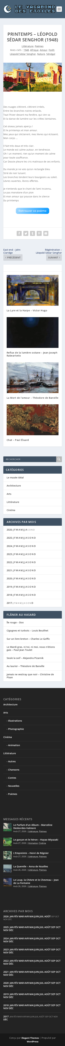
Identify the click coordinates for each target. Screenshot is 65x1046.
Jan (12, 916)
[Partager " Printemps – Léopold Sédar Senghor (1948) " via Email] (45, 233)
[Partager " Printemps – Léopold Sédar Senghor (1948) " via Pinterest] (39, 233)
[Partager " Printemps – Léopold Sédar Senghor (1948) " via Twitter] (25, 233)
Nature (41, 54)
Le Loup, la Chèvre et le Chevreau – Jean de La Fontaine (36, 881)
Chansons (13, 769)
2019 (9, 586)
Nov (5, 930)
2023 (9, 554)
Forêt (51, 50)
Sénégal (50, 54)
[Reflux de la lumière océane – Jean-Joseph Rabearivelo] (32, 332)
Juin (36, 916)
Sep (53, 927)
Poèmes (39, 46)
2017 (9, 602)
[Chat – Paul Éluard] (32, 419)
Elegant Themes (30, 1037)
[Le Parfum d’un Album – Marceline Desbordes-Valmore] (7, 827)
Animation (14, 745)
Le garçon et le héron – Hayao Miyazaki (35, 839)
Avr (26, 916)
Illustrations (15, 720)
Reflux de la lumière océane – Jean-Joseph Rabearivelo (32, 354)
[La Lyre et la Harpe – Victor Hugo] (32, 290)
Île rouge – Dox (15, 622)
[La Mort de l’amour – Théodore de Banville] (32, 377)
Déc (11, 930)
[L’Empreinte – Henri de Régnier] (7, 855)
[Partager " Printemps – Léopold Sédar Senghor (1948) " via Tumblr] (32, 233)
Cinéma (11, 510)
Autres (12, 761)
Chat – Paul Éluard (18, 440)
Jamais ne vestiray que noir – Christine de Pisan (30, 676)
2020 (9, 578)
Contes (12, 777)
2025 (9, 537)
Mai (31, 916)
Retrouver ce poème (32, 210)
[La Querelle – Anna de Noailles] (7, 869)
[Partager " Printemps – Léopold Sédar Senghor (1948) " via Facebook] (19, 233)
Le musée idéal (15, 477)
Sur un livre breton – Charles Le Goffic (28, 638)
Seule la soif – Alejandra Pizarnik (25, 658)
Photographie (16, 729)
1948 (26, 50)
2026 (9, 529)
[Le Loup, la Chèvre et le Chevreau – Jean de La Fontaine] (7, 882)
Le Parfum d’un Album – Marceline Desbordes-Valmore (32, 826)
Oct (58, 927)
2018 (9, 594)
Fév (16, 916)
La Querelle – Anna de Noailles (30, 866)
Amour (43, 50)
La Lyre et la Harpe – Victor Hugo (27, 310)
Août (47, 916)
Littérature (28, 46)
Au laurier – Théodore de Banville (25, 666)
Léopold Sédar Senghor (23, 54)
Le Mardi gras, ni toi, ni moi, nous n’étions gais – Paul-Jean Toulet (31, 648)
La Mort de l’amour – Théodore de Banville (32, 397)
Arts (9, 493)
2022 (9, 562)
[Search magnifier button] (59, 459)
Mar (21, 916)
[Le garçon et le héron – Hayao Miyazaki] (7, 842)
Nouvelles (13, 785)
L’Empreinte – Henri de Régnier (31, 853)
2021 (9, 570)
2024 (9, 546)
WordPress (32, 1041)
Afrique (34, 50)
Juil (42, 916)
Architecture (14, 485)
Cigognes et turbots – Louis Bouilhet (27, 630)
